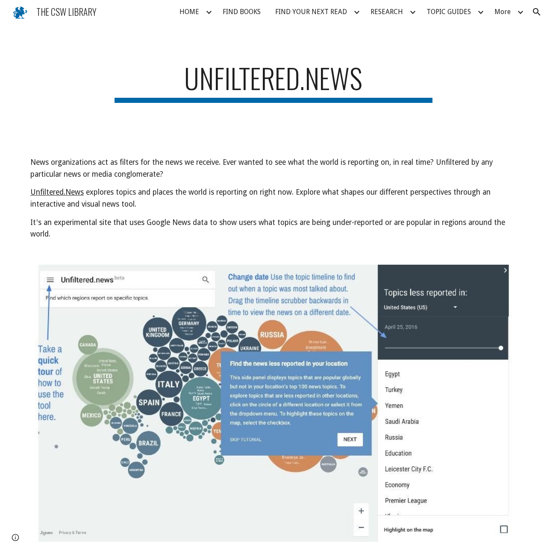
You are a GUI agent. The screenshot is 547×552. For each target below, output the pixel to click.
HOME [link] (189, 12)
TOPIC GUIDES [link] (448, 12)
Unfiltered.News (57, 192)
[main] (273, 82)
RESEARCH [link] (387, 12)
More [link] (502, 12)
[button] (536, 12)
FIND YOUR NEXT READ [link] (311, 12)
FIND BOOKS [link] (242, 12)
